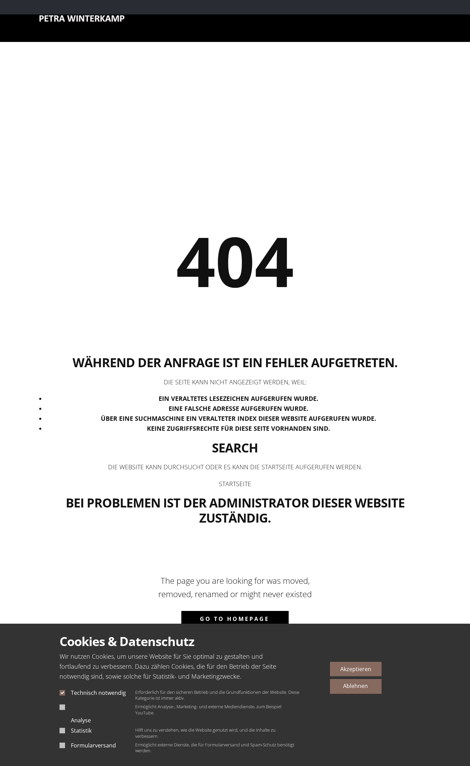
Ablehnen (355, 686)
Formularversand (93, 745)
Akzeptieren (355, 669)
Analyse (81, 720)
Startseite (235, 484)
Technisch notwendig (98, 693)
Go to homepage (234, 619)
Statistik (81, 730)
